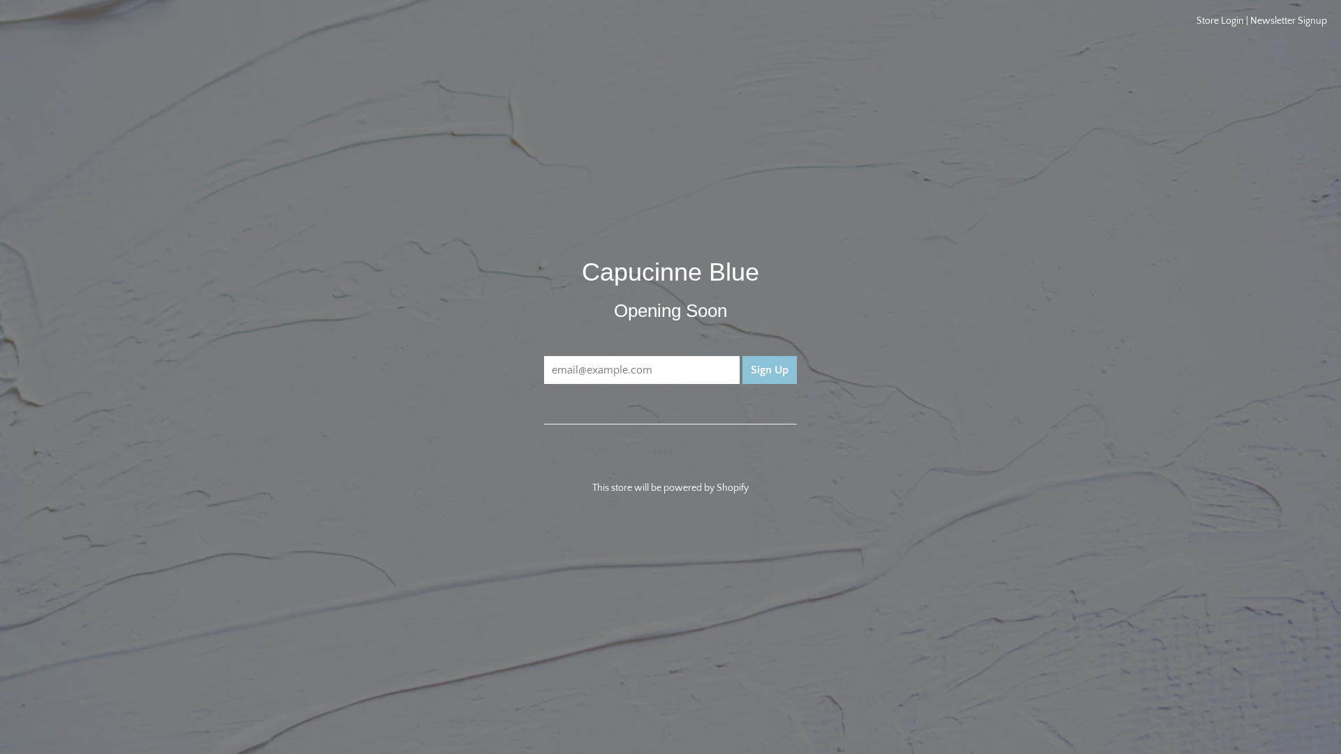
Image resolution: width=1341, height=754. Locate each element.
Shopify (733, 488)
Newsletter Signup (1288, 21)
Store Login (1220, 21)
